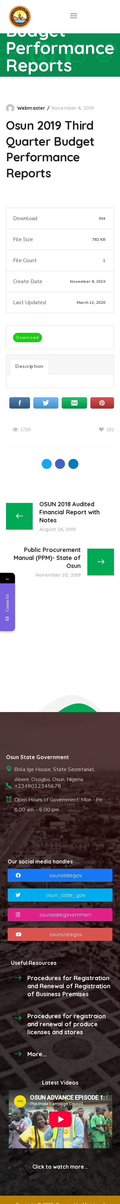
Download (27, 337)
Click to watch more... (60, 1166)
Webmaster (31, 108)
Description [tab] (29, 366)
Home (13, 87)
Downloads (43, 87)
